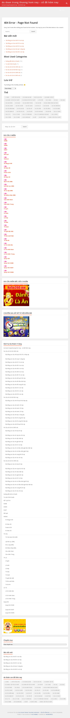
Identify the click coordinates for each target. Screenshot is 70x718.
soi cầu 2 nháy (9, 105)
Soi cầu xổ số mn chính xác (13, 72)
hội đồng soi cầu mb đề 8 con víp (14, 372)
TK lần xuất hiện (9, 236)
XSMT (5, 150)
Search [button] (33, 31)
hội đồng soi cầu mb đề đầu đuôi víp (15, 381)
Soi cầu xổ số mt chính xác (13, 75)
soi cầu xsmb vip (10, 111)
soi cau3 (63, 100)
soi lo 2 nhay (57, 111)
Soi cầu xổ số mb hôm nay (13, 69)
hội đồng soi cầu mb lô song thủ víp (15, 418)
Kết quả (6, 154)
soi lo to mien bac (27, 114)
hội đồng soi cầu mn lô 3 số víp (13, 478)
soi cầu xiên (38, 108)
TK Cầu (6, 534)
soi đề (34, 117)
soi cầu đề (29, 111)
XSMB (5, 141)
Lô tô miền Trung (9, 254)
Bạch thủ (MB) (8, 181)
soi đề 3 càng (42, 117)
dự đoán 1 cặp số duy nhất (12, 100)
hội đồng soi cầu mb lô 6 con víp (15, 46)
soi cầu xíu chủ (20, 111)
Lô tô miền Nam (9, 249)
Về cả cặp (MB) (8, 190)
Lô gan (6, 209)
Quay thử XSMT (8, 267)
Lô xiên (6, 213)
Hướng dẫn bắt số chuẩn (12, 61)
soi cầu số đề (20, 108)
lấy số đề (40, 100)
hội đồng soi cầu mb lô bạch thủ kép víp (16, 400)
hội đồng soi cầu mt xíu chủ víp (13, 457)
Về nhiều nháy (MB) (10, 195)
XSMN (5, 145)
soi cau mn (38, 103)
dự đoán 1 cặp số (49, 97)
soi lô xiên (8, 117)
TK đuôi (6, 227)
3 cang (7, 97)
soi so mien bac (26, 117)
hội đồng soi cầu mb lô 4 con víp (15, 40)
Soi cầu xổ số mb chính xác (13, 67)
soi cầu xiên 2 (47, 108)
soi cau (56, 100)
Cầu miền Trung (9, 204)
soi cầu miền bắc (56, 105)
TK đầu (6, 222)
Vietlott (6, 159)
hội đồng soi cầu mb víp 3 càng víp (15, 49)
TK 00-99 (6, 240)
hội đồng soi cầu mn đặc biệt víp (14, 472)
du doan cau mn (27, 97)
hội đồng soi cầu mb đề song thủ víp (15, 384)
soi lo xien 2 (55, 114)
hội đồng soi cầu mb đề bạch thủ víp (15, 378)
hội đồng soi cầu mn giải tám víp (14, 475)
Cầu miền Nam (8, 199)
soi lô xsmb (17, 117)
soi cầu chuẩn (19, 105)
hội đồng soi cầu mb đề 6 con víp (15, 52)
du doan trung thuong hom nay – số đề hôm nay (30, 2)
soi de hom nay (39, 111)
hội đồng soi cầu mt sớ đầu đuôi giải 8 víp (16, 451)
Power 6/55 (7, 172)
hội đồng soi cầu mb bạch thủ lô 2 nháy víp (17, 354)
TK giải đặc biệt (8, 231)
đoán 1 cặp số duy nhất (55, 117)
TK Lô (5, 557)
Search (25, 126)
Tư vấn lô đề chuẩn (11, 64)
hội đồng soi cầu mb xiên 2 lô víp (14, 411)
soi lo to (8, 114)
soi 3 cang (48, 100)
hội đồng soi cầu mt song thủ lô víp (15, 454)
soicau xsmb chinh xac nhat (51, 103)
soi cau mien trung (28, 103)
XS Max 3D (7, 177)
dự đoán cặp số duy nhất (28, 100)
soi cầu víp (29, 108)
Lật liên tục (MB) (9, 186)
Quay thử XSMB (8, 263)
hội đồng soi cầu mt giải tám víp (14, 441)
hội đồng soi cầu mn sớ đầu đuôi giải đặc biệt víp (18, 484)
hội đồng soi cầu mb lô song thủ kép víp (16, 421)
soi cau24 (17, 103)
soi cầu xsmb (56, 108)
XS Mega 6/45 (8, 163)
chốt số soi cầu (16, 97)
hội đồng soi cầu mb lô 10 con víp (14, 362)
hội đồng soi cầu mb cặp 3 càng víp (15, 359)
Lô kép (6, 218)
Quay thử (7, 258)
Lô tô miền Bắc (8, 245)
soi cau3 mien (9, 103)
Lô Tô (5, 587)
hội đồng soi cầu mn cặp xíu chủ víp (15, 468)
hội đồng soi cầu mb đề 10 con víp (14, 375)
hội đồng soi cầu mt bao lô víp (13, 431)
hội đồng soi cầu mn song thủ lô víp (15, 487)
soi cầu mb (46, 105)
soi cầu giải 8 (29, 105)
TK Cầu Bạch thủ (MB (11, 537)
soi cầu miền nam (10, 108)
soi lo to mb (16, 114)
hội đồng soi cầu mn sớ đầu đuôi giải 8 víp (17, 481)
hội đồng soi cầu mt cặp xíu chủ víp (15, 435)
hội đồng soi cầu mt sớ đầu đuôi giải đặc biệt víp (18, 448)
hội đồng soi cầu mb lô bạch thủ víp (15, 424)
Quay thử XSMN (9, 272)
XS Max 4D (7, 168)
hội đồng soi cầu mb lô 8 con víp (15, 43)
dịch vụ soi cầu (38, 97)
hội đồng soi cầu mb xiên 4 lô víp (14, 405)
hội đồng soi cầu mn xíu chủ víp (14, 491)
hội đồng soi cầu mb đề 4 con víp (14, 365)
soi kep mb (48, 111)
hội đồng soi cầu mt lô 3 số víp (13, 445)
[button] (62, 10)
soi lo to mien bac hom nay (42, 114)
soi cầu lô (38, 105)
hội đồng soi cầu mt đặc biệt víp (14, 438)
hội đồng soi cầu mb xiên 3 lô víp (14, 408)
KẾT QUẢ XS (7, 500)
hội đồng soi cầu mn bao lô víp (13, 464)
